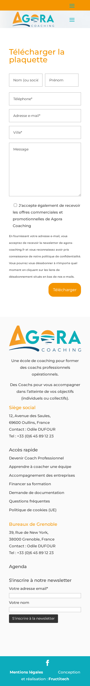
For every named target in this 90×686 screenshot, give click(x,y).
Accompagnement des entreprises (42, 475)
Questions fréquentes (29, 501)
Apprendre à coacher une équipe (40, 466)
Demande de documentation (36, 492)
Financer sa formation (30, 483)
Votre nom (19, 602)
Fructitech (58, 678)
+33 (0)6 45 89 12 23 (35, 436)
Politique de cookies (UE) (32, 509)
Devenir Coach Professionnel (36, 458)
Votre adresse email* (28, 588)
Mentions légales (26, 672)
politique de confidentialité (61, 256)
